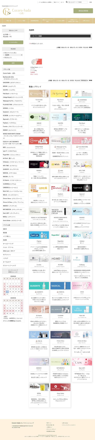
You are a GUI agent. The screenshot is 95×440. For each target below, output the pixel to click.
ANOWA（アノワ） (8, 176)
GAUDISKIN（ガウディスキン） (12, 82)
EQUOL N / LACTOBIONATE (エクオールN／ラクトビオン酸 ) (12, 142)
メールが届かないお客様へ (45, 2)
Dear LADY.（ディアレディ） (11, 213)
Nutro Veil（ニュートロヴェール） (13, 191)
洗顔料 (5, 240)
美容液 (5, 232)
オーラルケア (7, 262)
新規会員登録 (83, 11)
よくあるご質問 (60, 20)
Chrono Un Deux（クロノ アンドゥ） (13, 202)
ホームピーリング (8, 243)
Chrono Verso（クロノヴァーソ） (13, 198)
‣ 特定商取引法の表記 (50, 431)
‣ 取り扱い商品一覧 (50, 425)
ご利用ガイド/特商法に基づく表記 (73, 20)
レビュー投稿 (21, 20)
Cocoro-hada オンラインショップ (23, 423)
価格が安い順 (65, 47)
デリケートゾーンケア (9, 265)
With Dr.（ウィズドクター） (11, 195)
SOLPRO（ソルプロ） (9, 90)
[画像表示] (90, 47)
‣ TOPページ (48, 422)
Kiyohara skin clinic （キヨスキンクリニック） (11, 78)
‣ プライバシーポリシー (51, 429)
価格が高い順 (74, 47)
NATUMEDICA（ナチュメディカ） (13, 209)
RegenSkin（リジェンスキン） (12, 154)
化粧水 (5, 229)
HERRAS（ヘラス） (8, 108)
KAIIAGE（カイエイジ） (10, 130)
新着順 (80, 47)
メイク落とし (7, 236)
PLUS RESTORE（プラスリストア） (13, 104)
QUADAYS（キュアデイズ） (11, 169)
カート (62, 2)
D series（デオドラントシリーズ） (13, 126)
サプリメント (7, 254)
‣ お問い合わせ (65, 422)
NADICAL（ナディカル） (10, 173)
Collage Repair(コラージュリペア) (13, 97)
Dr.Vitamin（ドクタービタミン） (12, 180)
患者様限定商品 (35, 20)
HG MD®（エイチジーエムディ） (12, 115)
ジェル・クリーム (8, 247)
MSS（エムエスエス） (9, 147)
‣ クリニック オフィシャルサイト (69, 425)
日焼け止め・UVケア (9, 251)
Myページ (56, 2)
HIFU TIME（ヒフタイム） (10, 165)
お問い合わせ (86, 20)
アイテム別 (6, 225)
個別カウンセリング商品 (47, 20)
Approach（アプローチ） (10, 119)
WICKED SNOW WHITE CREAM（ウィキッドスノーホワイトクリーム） (13, 136)
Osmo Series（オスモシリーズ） (12, 220)
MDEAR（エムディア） (10, 86)
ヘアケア (5, 258)
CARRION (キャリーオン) (10, 187)
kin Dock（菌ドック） (9, 158)
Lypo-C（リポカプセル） (10, 151)
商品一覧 (9, 20)
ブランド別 (6, 69)
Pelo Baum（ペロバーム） (10, 93)
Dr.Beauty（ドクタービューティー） (13, 162)
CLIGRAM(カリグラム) (9, 184)
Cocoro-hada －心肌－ (9, 73)
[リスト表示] (91, 47)
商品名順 (85, 47)
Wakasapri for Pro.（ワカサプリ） (13, 101)
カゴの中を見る (13, 42)
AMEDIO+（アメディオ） (10, 206)
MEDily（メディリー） (9, 217)
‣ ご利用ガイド (49, 427)
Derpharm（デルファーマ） (11, 112)
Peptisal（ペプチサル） (10, 123)
